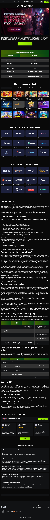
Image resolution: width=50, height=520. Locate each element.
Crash (30, 87)
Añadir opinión (43, 419)
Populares (6, 87)
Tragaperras (42, 87)
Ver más (25, 438)
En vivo (18, 87)
